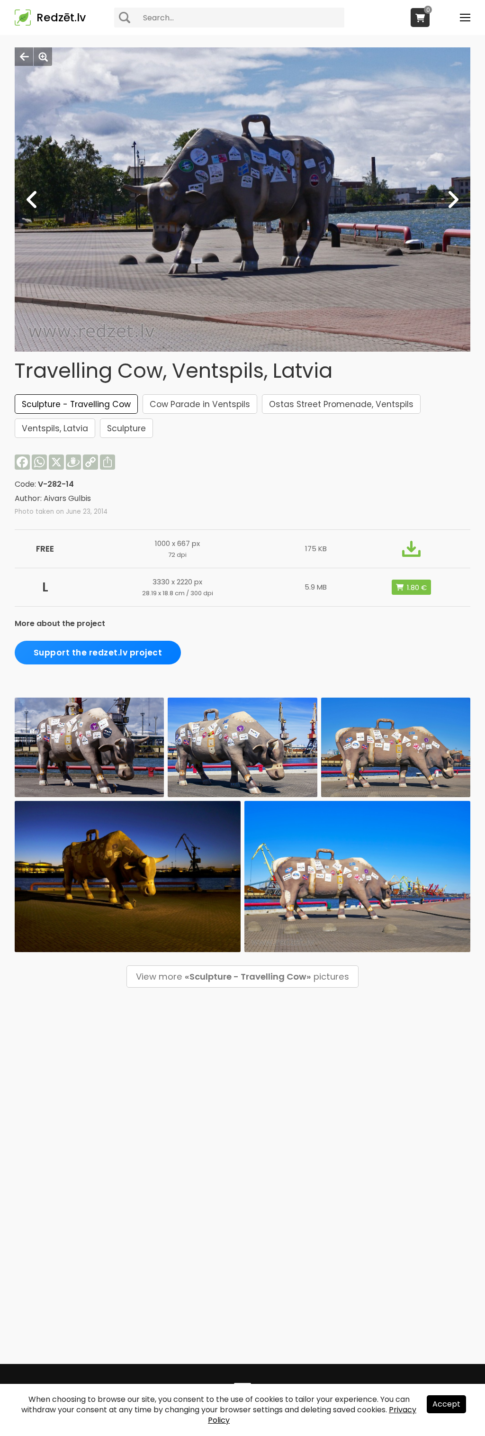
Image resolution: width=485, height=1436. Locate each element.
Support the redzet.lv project (98, 652)
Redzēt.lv (61, 17)
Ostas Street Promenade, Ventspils (341, 404)
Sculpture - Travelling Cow (76, 404)
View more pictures (242, 976)
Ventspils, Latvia (55, 428)
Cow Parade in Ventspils (200, 404)
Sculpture (126, 428)
